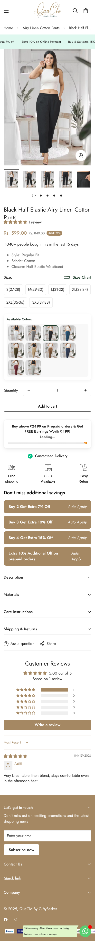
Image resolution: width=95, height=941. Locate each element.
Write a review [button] (47, 724)
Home (8, 28)
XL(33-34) (80, 289)
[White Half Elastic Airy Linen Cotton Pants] (16, 333)
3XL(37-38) (41, 302)
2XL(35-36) (15, 302)
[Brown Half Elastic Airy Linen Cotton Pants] (50, 350)
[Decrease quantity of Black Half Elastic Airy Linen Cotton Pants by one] (28, 390)
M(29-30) (35, 289)
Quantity (11, 390)
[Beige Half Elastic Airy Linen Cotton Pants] (33, 350)
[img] (15, 756)
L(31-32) (57, 289)
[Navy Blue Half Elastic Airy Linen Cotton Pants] (68, 350)
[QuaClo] (47, 11)
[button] (85, 10)
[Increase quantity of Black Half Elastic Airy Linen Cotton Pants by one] (85, 390)
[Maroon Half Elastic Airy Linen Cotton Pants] (16, 368)
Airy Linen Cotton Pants (41, 28)
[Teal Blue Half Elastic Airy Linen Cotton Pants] (68, 333)
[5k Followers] (15, 920)
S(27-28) (13, 289)
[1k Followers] (6, 920)
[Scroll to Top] (86, 915)
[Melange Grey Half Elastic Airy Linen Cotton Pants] (33, 368)
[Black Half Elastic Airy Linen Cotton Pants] (50, 333)
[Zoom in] (81, 155)
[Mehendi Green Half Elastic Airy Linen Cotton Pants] (16, 350)
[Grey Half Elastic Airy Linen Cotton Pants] (33, 333)
